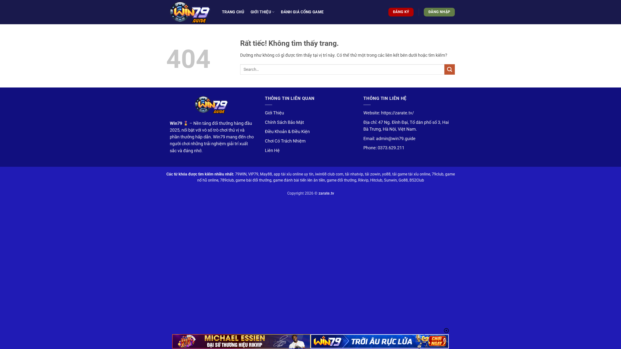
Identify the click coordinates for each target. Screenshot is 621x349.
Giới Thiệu (274, 113)
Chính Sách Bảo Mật (284, 122)
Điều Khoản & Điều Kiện (287, 131)
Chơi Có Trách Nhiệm (285, 141)
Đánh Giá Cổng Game (302, 12)
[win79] (190, 12)
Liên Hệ (272, 150)
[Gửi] (449, 69)
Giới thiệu (261, 12)
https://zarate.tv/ (397, 113)
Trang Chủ (233, 12)
